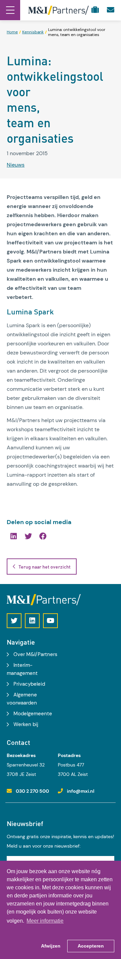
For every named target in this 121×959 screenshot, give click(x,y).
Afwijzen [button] (51, 946)
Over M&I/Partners (35, 654)
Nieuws (16, 164)
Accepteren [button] (91, 946)
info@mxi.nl (80, 791)
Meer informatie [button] (45, 921)
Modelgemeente (32, 713)
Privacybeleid (29, 684)
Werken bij (25, 724)
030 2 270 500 (32, 791)
